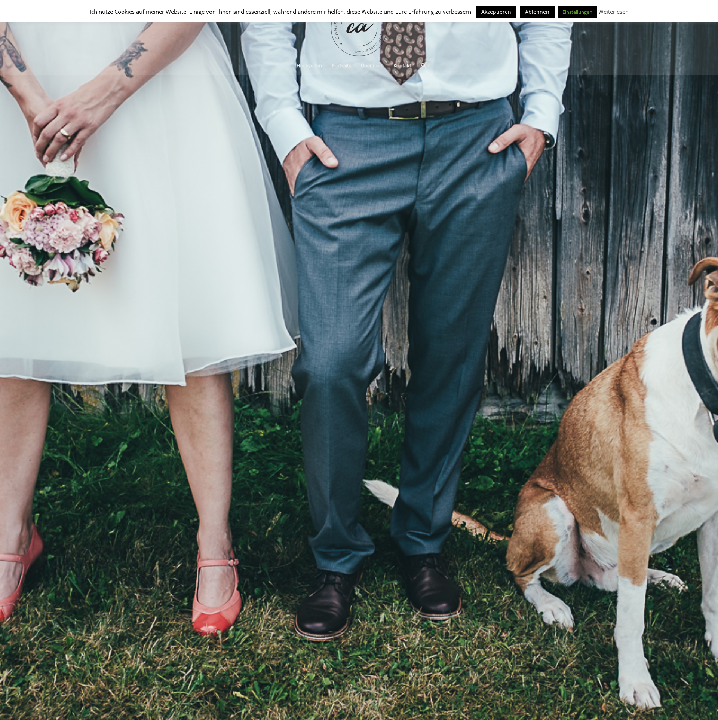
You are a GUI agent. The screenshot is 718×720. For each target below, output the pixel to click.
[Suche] (421, 65)
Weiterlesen (613, 11)
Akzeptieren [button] (496, 11)
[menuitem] (309, 65)
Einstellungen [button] (577, 12)
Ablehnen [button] (537, 11)
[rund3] (359, 28)
